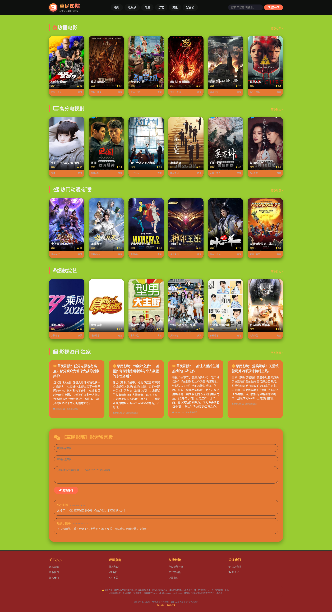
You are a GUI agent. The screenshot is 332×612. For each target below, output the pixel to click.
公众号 (235, 572)
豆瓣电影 (173, 577)
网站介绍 (54, 566)
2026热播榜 (175, 572)
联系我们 (54, 572)
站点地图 (161, 605)
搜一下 (274, 7)
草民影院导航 (176, 566)
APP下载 (113, 577)
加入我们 (54, 577)
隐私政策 (171, 605)
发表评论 (67, 490)
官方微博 (236, 566)
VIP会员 (113, 572)
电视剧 (132, 7)
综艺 (161, 7)
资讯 (175, 7)
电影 (117, 7)
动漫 (147, 7)
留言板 (190, 7)
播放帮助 (114, 566)
